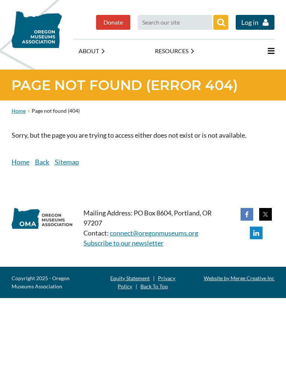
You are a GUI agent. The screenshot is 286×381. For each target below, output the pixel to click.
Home (19, 111)
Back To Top (154, 286)
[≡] (263, 51)
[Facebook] (247, 214)
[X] (265, 214)
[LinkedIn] (256, 233)
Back (42, 162)
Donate (113, 22)
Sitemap (67, 162)
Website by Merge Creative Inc (239, 278)
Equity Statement (130, 278)
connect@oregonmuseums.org (154, 233)
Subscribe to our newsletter (123, 243)
